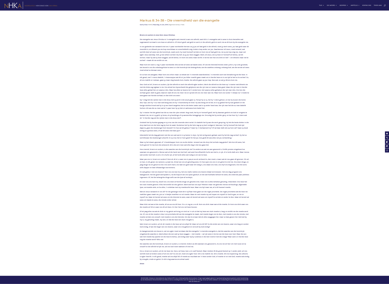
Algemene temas (174, 25)
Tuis (320, 5)
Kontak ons (366, 5)
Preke (182, 25)
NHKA (150, 25)
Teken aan (378, 5)
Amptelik (354, 5)
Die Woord (331, 5)
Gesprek (343, 5)
